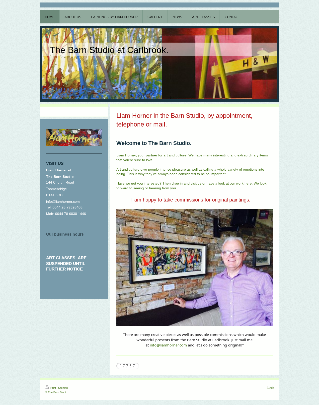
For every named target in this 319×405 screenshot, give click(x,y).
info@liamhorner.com (168, 344)
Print (53, 387)
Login (270, 387)
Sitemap (63, 387)
